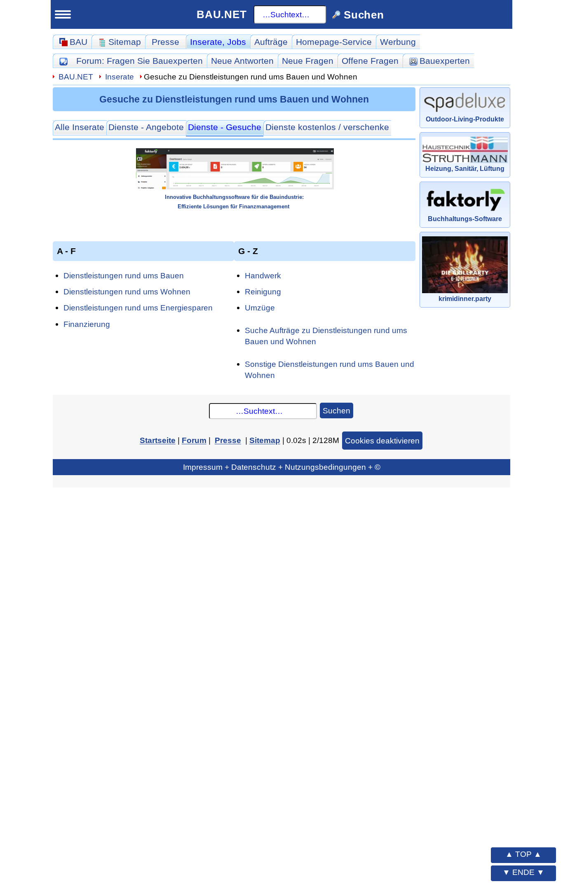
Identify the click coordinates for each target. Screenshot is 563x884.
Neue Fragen (307, 60)
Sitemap (264, 440)
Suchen (336, 410)
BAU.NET (222, 14)
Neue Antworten (242, 60)
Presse (165, 42)
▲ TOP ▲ (523, 853)
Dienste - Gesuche (224, 127)
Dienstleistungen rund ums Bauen (123, 275)
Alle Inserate (79, 127)
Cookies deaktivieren (382, 440)
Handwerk (263, 275)
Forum (139, 60)
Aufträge (271, 42)
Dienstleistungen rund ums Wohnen (126, 291)
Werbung (398, 42)
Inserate (218, 42)
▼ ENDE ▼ (523, 872)
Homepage (334, 42)
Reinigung (263, 291)
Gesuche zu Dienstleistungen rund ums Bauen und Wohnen (234, 99)
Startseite (158, 440)
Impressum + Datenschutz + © (281, 466)
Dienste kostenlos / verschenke (327, 127)
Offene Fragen (370, 60)
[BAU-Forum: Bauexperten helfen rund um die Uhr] (63, 61)
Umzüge (260, 307)
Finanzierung (86, 324)
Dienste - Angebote (146, 127)
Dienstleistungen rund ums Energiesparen (138, 307)
